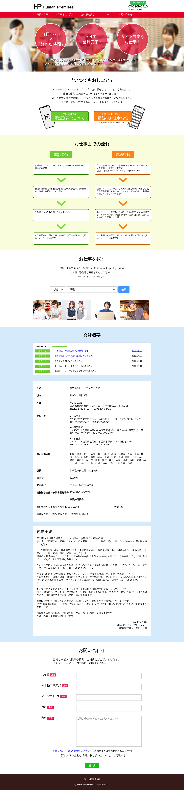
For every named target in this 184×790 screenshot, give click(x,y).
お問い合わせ (125, 14)
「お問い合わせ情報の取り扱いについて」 (72, 751)
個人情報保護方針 (92, 779)
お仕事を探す (88, 14)
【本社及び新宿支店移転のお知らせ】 (72, 351)
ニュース (106, 14)
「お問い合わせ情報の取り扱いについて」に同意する (95, 755)
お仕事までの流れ (64, 14)
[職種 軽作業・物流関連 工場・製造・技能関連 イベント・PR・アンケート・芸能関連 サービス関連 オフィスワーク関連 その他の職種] (92, 289)
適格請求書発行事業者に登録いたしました (74, 356)
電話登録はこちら (69, 116)
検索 (123, 289)
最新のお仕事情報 (113, 116)
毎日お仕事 (42, 14)
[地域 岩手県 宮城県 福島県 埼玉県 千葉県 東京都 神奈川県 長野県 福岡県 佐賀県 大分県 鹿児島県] (58, 289)
